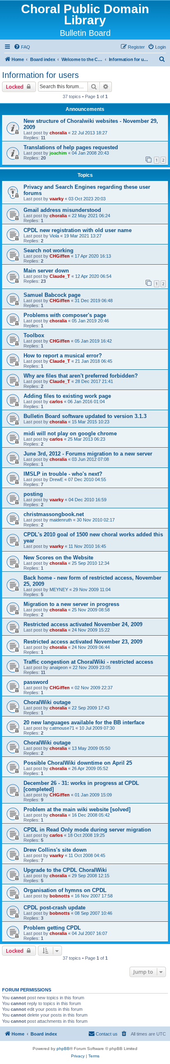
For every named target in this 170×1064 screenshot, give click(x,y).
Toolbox (34, 335)
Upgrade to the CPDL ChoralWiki (65, 870)
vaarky (57, 198)
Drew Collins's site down (55, 850)
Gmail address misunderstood (62, 210)
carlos (56, 401)
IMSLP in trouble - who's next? (63, 474)
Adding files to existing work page (67, 396)
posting (33, 494)
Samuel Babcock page (52, 295)
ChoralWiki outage (47, 702)
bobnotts (60, 895)
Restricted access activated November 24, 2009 (83, 624)
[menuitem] (22, 47)
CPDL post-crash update (54, 907)
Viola (54, 235)
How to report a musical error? (63, 355)
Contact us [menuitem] (107, 1033)
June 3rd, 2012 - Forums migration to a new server (88, 454)
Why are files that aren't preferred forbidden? (81, 376)
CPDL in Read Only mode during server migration (87, 830)
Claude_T (60, 276)
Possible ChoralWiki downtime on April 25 (78, 763)
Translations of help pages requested (71, 147)
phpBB (63, 1048)
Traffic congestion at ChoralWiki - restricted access (88, 662)
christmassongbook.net (54, 514)
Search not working (48, 250)
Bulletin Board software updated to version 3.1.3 (85, 416)
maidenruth (61, 519)
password (36, 682)
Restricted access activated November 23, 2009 (83, 642)
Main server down (46, 271)
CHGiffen (60, 256)
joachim (58, 152)
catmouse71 (62, 728)
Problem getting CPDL (52, 928)
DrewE (56, 479)
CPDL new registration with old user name (78, 230)
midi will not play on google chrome (70, 433)
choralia (58, 132)
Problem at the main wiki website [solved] (77, 809)
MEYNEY (59, 589)
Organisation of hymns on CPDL (65, 890)
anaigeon (59, 667)
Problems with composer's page (65, 315)
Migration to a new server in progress (71, 604)
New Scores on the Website (58, 557)
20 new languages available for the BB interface (84, 722)
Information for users (40, 75)
